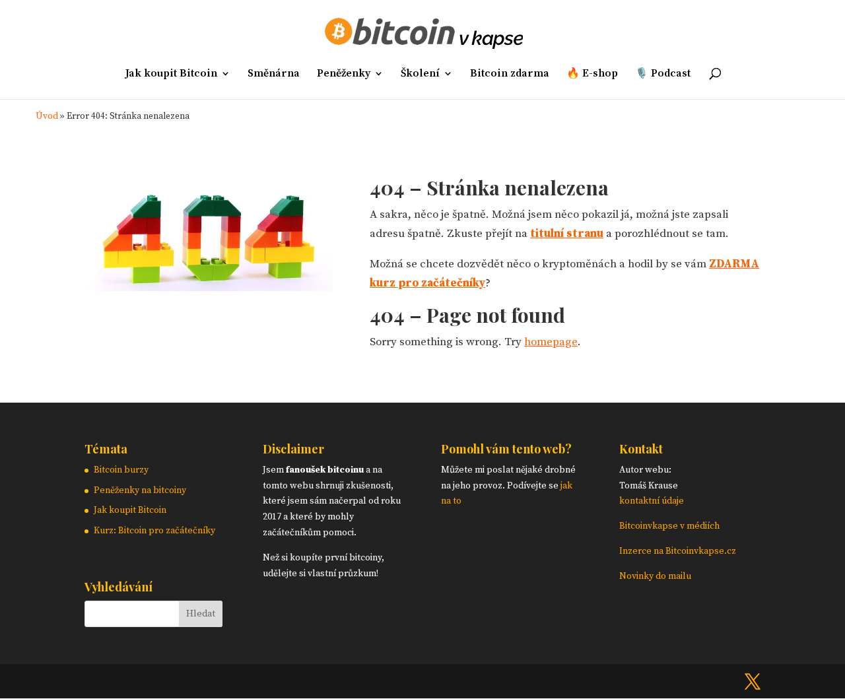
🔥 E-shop (592, 74)
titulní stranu (566, 233)
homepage (551, 342)
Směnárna (274, 74)
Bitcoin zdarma (509, 74)
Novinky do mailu (655, 576)
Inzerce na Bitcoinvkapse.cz (678, 551)
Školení (420, 74)
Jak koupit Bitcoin (171, 74)
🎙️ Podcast (663, 74)
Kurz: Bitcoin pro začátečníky (154, 531)
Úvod (47, 116)
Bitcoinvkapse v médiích (669, 526)
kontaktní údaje (651, 501)
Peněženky (343, 74)
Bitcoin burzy (121, 470)
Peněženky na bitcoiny (140, 490)
